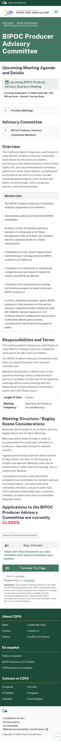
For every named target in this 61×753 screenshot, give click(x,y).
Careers (13, 630)
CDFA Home (7, 22)
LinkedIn (7, 699)
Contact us (33, 630)
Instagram (32, 693)
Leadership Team (36, 625)
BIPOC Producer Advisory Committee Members (26, 132)
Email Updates (35, 699)
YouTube (32, 687)
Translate (29, 580)
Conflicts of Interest (38, 636)
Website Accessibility (24, 729)
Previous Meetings (22, 110)
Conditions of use (13, 718)
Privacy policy (11, 722)
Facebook (7, 687)
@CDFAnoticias (18, 662)
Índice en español (12, 656)
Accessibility (10, 725)
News (13, 625)
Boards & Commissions (27, 22)
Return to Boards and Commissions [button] (20, 535)
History (13, 636)
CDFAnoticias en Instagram (17, 667)
